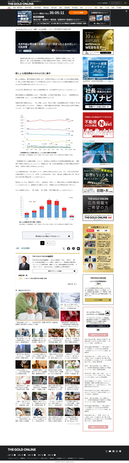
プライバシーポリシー (32, 458)
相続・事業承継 (17, 7)
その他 (107, 7)
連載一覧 (30, 455)
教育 (96, 7)
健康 (101, 7)
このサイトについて (13, 458)
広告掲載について (61, 458)
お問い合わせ (44, 458)
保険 (60, 7)
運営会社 (52, 458)
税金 (81, 7)
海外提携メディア (72, 458)
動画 (113, 7)
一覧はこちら (100, 23)
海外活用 (54, 7)
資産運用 (67, 7)
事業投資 (46, 7)
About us (81, 458)
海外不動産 (37, 7)
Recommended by (72, 423)
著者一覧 (40, 455)
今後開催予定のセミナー (99, 13)
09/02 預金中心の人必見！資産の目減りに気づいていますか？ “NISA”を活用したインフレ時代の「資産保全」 (98, 392)
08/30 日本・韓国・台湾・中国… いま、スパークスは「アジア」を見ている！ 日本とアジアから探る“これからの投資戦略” (98, 375)
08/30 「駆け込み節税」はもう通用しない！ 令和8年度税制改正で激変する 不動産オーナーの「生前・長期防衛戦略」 (98, 367)
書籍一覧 (50, 455)
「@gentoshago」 (48, 267)
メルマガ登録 (98, 300)
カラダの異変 (27, 51)
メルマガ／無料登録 (102, 3)
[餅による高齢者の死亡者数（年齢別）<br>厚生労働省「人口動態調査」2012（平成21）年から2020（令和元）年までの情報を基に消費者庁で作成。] (47, 220)
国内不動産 (28, 7)
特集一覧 (20, 455)
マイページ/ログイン (115, 2)
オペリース (88, 7)
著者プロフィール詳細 (54, 271)
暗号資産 (75, 7)
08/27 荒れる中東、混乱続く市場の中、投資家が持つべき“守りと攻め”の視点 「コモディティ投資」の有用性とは (97, 341)
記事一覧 (10, 455)
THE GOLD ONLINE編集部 (42, 256)
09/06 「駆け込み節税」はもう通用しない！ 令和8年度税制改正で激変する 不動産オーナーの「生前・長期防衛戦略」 (98, 400)
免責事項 (22, 458)
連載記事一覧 (72, 284)
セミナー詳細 (78, 12)
